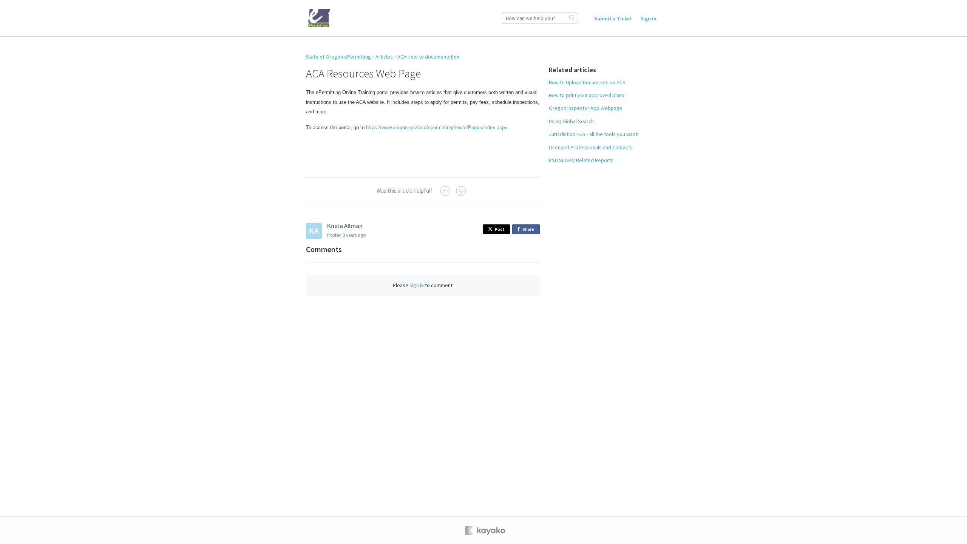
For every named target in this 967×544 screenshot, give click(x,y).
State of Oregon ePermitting (338, 56)
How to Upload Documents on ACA (587, 82)
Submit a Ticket (613, 18)
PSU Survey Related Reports (581, 160)
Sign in (648, 18)
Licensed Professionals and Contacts (591, 147)
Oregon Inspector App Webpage (586, 108)
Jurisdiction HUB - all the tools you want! (593, 134)
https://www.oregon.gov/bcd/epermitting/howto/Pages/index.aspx (436, 127)
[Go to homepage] (319, 18)
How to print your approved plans (586, 95)
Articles (384, 56)
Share (529, 230)
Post (500, 229)
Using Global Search (571, 121)
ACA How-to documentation (428, 56)
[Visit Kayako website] (486, 530)
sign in (416, 285)
